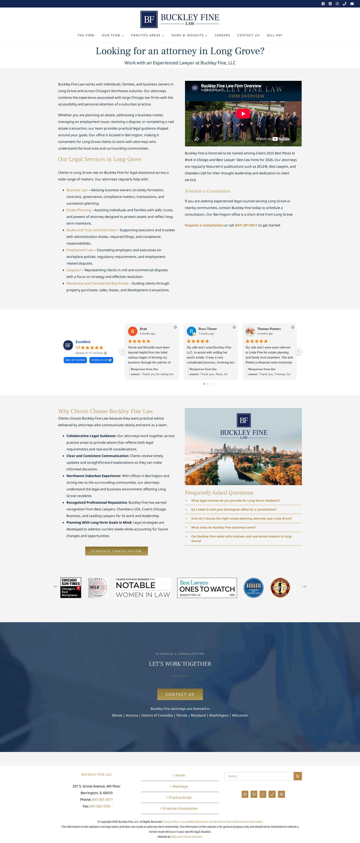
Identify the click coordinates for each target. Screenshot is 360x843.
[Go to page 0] (204, 384)
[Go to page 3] (214, 383)
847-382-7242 (100, 806)
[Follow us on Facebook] (323, 3)
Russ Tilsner (208, 329)
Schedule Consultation (180, 808)
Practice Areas (180, 797)
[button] (243, 500)
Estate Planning (78, 210)
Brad (143, 329)
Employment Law (80, 250)
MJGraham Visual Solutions (186, 836)
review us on (99, 359)
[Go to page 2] (210, 384)
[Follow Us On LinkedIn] (254, 794)
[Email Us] (352, 3)
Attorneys (180, 786)
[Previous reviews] (123, 351)
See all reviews (75, 359)
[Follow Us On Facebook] (245, 794)
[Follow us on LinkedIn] (330, 3)
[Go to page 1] (207, 384)
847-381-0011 (102, 799)
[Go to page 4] (217, 383)
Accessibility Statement (194, 821)
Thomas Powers (269, 329)
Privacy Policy (171, 821)
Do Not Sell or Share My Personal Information (236, 821)
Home (180, 775)
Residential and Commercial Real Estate (97, 283)
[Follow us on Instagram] (337, 3)
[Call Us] (344, 3)
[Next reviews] (298, 351)
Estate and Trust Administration (91, 230)
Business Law (77, 190)
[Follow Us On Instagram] (263, 794)
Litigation (73, 270)
